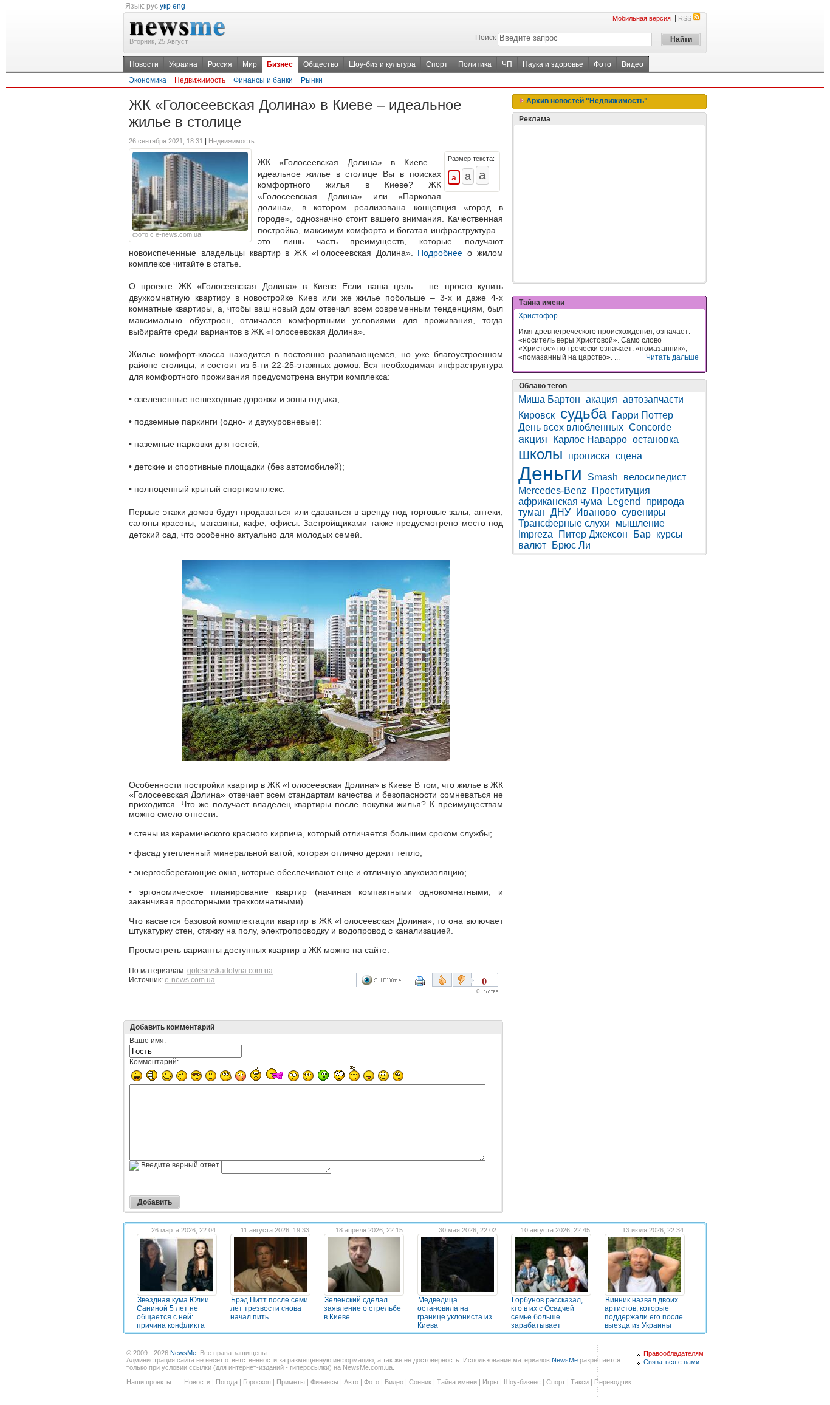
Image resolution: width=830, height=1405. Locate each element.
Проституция (621, 490)
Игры (490, 1382)
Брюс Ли (571, 545)
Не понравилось (463, 980)
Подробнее (439, 253)
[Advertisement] (609, 203)
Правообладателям (673, 1353)
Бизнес (280, 64)
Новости (144, 64)
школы (540, 454)
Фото (602, 64)
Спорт (437, 64)
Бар (642, 534)
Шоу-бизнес (522, 1382)
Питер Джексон (593, 534)
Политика (475, 64)
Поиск (485, 37)
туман (531, 512)
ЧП (507, 64)
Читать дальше (672, 357)
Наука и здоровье (553, 64)
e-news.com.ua (190, 980)
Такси (580, 1382)
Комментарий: (154, 1062)
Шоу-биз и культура (382, 64)
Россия (220, 64)
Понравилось (442, 980)
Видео (632, 64)
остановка (656, 439)
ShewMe (383, 980)
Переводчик (612, 1382)
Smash (603, 477)
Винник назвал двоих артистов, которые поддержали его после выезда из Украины (644, 1313)
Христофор (538, 316)
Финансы (324, 1382)
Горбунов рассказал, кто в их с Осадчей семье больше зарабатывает (547, 1313)
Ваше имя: (147, 1040)
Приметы (290, 1382)
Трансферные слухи (564, 523)
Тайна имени (457, 1382)
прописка (589, 456)
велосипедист (654, 477)
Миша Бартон (549, 399)
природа (665, 501)
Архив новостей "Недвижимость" (586, 101)
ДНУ (560, 512)
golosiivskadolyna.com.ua (230, 970)
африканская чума (560, 501)
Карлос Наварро (590, 439)
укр (165, 6)
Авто (351, 1382)
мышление (640, 523)
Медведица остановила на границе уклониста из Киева (454, 1313)
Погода (227, 1382)
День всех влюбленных (570, 427)
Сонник (420, 1382)
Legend (624, 501)
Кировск (536, 415)
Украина (183, 64)
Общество (320, 64)
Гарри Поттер (642, 415)
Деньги (550, 474)
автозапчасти (653, 399)
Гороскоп (257, 1382)
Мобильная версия (641, 18)
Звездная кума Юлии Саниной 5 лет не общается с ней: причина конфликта (173, 1313)
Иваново (596, 512)
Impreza (535, 534)
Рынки (312, 80)
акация (601, 399)
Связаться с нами (671, 1362)
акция (532, 439)
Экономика (147, 80)
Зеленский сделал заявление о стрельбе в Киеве (362, 1308)
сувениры (644, 512)
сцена (629, 456)
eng (179, 6)
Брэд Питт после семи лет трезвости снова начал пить (269, 1308)
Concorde (650, 427)
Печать (428, 985)
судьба (583, 413)
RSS (684, 18)
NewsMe (183, 1352)
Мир (249, 64)
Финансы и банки (263, 80)
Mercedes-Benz (552, 490)
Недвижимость (199, 80)
